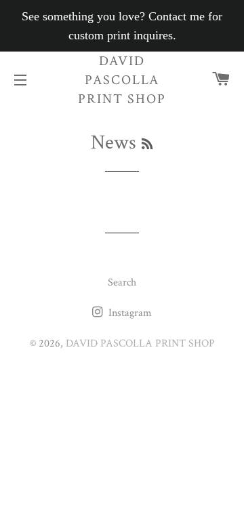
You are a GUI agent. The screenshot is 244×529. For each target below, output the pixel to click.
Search (122, 282)
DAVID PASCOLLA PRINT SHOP (122, 80)
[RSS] (147, 145)
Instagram (129, 313)
